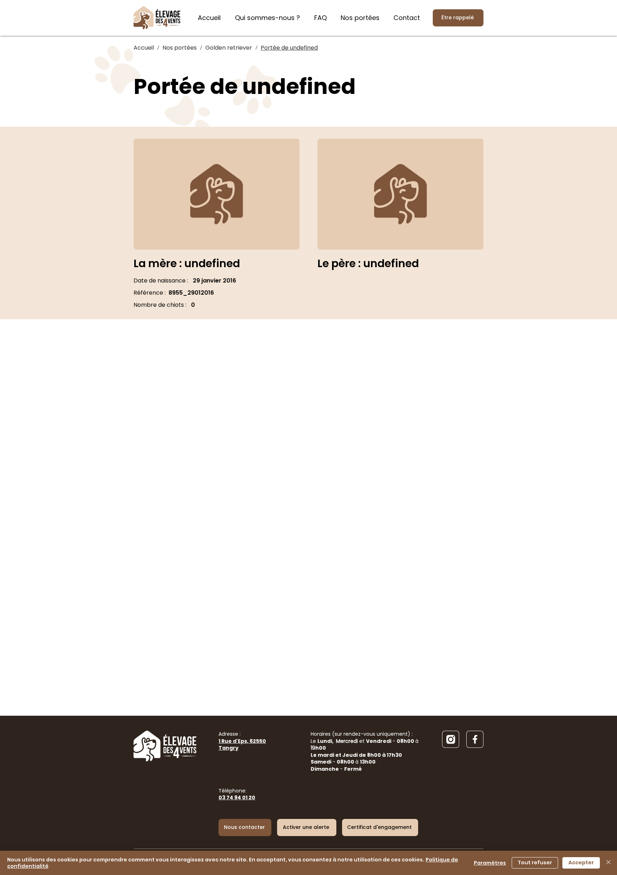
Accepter (581, 862)
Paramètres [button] (490, 862)
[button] (306, 827)
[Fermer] (608, 862)
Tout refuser (535, 862)
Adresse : (242, 740)
